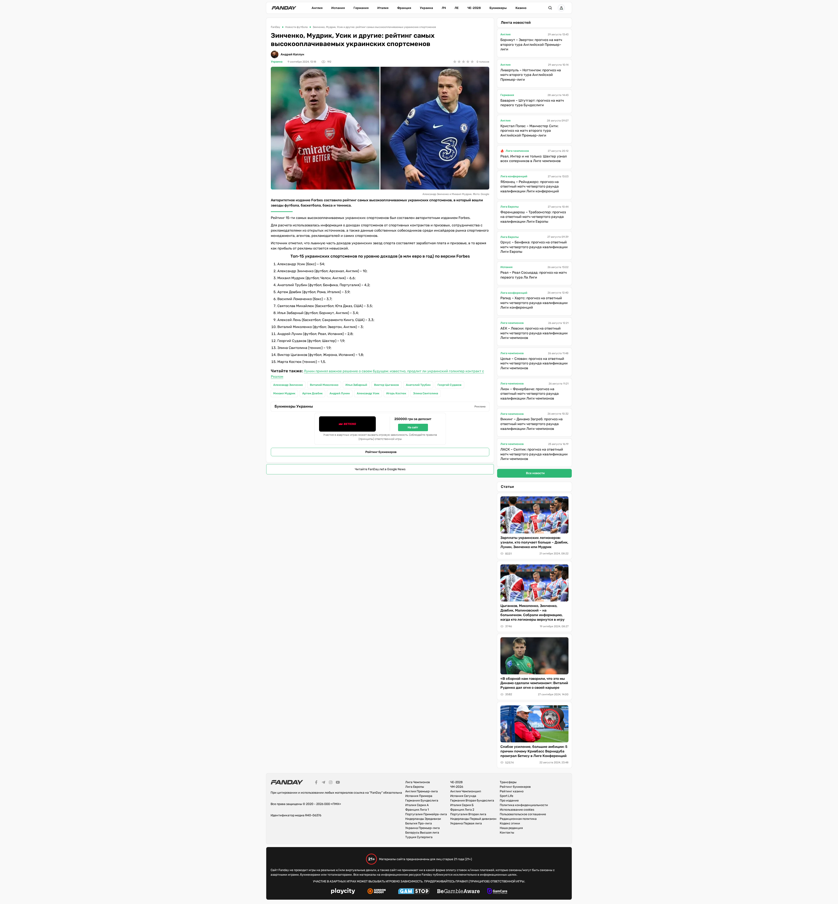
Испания (338, 8)
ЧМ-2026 (456, 787)
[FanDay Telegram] (323, 783)
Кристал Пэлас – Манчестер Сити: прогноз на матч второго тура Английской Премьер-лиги (529, 130)
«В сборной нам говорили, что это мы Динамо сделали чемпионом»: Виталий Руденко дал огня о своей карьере (534, 683)
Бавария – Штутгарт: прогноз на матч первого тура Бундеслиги (532, 102)
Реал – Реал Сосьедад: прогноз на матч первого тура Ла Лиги (533, 274)
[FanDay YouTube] (338, 783)
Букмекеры (498, 8)
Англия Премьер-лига (421, 791)
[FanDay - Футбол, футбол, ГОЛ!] (284, 8)
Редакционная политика (518, 819)
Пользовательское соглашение (523, 814)
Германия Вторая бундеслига (472, 800)
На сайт (413, 427)
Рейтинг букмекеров (381, 452)
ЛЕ (457, 8)
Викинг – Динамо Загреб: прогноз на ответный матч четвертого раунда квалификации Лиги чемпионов (531, 424)
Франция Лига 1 (417, 810)
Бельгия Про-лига (418, 823)
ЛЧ (444, 8)
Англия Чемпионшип (465, 791)
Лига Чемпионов (417, 782)
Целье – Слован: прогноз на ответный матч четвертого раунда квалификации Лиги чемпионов (534, 363)
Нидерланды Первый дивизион (473, 819)
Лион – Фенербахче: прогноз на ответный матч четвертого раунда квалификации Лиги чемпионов (529, 393)
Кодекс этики (510, 823)
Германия (361, 8)
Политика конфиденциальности (524, 805)
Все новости (535, 473)
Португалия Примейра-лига (426, 814)
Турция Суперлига (419, 837)
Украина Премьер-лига (422, 828)
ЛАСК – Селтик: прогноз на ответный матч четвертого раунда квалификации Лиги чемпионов (534, 454)
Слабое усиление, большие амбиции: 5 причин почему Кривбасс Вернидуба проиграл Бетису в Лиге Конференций (533, 751)
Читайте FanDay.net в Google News (380, 469)
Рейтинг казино (512, 791)
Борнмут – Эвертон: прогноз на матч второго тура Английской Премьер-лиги (531, 44)
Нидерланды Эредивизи (423, 819)
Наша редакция (511, 828)
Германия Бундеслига (421, 800)
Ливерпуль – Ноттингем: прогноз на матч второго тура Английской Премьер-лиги (530, 75)
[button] (550, 8)
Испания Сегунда (463, 796)
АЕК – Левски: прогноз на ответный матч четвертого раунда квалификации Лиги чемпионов (534, 333)
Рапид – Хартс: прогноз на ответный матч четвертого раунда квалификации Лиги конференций (534, 302)
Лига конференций (513, 176)
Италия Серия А (417, 805)
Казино (520, 8)
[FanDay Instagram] (331, 783)
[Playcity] (343, 891)
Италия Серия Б (462, 805)
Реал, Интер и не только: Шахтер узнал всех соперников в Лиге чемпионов (533, 158)
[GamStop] (414, 891)
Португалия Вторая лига (468, 814)
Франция (404, 8)
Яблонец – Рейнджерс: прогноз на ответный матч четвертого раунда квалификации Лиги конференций (529, 186)
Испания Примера (418, 796)
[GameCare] (497, 891)
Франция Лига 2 (462, 810)
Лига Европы (509, 206)
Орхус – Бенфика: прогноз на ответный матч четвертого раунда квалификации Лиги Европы (534, 247)
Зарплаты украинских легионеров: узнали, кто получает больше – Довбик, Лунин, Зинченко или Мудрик (534, 542)
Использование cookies (517, 810)
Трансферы (508, 782)
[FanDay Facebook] (316, 783)
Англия (317, 8)
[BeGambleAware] (458, 892)
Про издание (509, 800)
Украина (426, 8)
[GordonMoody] (376, 891)
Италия (382, 8)
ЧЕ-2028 (474, 8)
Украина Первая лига (466, 823)
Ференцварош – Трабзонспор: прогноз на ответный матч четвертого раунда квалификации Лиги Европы (533, 217)
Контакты (507, 832)
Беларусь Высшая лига (422, 832)
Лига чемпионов (517, 150)
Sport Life (506, 796)
